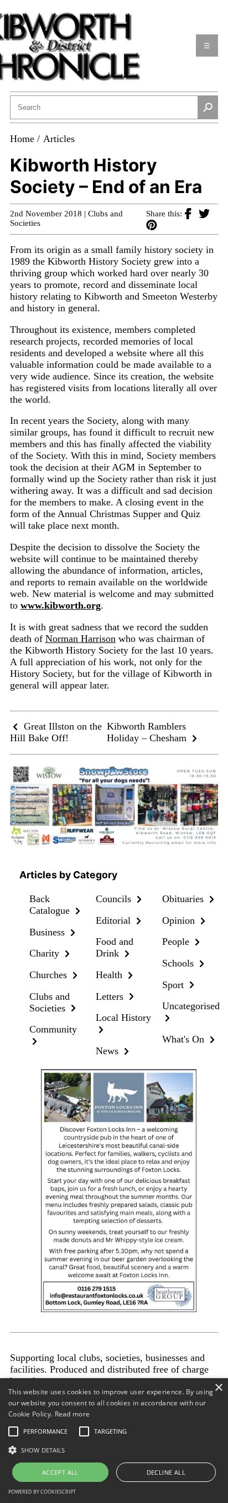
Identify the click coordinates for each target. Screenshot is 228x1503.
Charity (45, 953)
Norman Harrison (80, 638)
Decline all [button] (166, 1472)
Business (48, 932)
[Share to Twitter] (204, 213)
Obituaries (184, 898)
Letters (111, 996)
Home (22, 138)
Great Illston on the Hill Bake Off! (56, 732)
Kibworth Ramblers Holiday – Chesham (148, 732)
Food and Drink (114, 947)
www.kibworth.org (60, 605)
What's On (184, 1039)
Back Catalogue (50, 904)
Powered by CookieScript (42, 1491)
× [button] (218, 1388)
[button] (114, 1449)
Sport (174, 984)
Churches (49, 974)
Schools (179, 963)
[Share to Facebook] (192, 213)
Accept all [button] (60, 1472)
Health (110, 974)
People (177, 941)
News (108, 1050)
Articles (59, 138)
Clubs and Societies (49, 1002)
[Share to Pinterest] (151, 224)
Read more (72, 1414)
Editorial (114, 920)
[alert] (114, 1440)
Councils (115, 898)
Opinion (180, 920)
